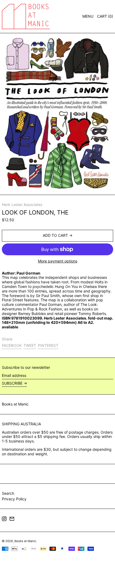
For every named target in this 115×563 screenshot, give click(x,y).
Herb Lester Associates (22, 204)
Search (8, 493)
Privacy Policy (14, 499)
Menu (87, 16)
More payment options (57, 261)
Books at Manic (15, 404)
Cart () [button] (105, 16)
